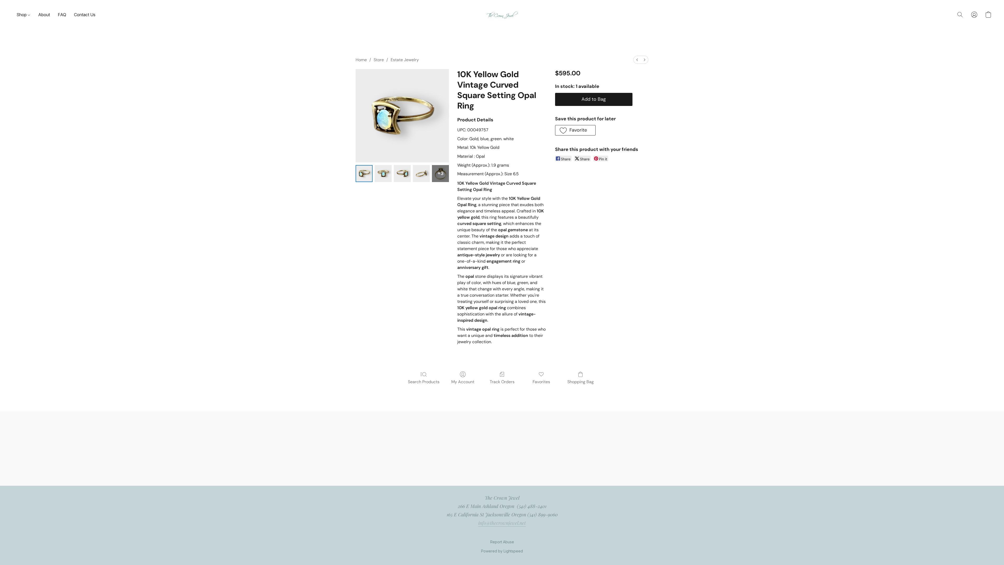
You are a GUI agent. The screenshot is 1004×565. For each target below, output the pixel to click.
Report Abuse (502, 542)
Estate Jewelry (405, 60)
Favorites (541, 382)
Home (361, 60)
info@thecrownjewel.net (502, 523)
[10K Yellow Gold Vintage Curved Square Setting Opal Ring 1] (383, 173)
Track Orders (502, 382)
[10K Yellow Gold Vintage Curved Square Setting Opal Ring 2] (402, 173)
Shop (22, 14)
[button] (502, 15)
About (44, 14)
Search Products (424, 382)
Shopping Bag (580, 382)
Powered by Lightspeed (502, 551)
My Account (462, 382)
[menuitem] (637, 60)
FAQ (62, 14)
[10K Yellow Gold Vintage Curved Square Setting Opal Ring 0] (364, 173)
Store (379, 60)
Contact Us (84, 14)
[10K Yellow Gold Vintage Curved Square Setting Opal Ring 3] (421, 173)
